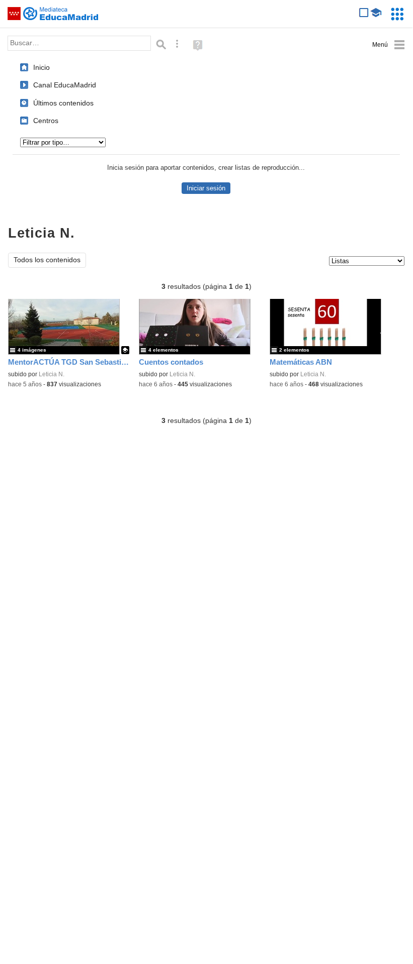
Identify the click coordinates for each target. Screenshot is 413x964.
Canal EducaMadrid (64, 85)
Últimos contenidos (63, 103)
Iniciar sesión (206, 188)
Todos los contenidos (47, 260)
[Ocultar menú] (388, 45)
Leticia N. (51, 374)
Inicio (41, 67)
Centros (45, 121)
